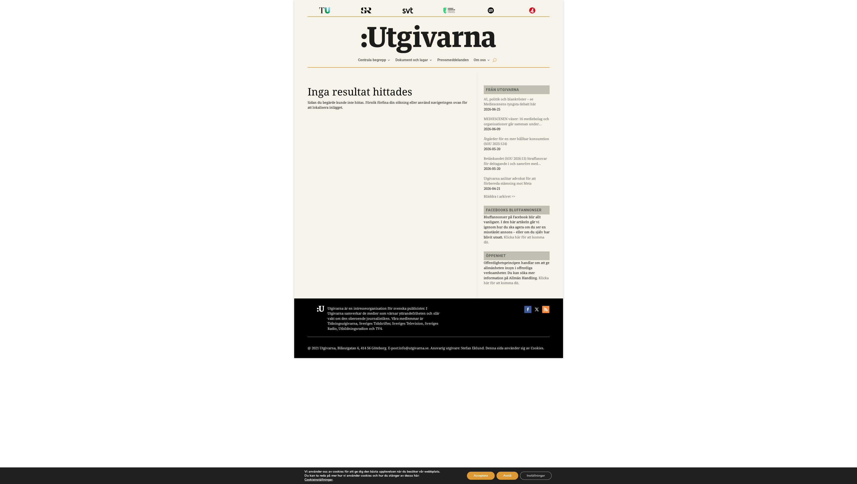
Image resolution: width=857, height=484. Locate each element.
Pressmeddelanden (453, 60)
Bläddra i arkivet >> (499, 196)
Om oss (480, 60)
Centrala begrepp (372, 60)
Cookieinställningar (318, 480)
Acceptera (481, 475)
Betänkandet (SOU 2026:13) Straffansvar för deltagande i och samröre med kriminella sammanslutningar (515, 161)
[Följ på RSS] (545, 309)
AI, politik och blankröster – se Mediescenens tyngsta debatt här (510, 101)
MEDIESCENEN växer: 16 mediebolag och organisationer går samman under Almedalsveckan (516, 121)
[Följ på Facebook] (527, 309)
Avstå (507, 475)
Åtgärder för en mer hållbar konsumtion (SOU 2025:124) (516, 141)
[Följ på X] (536, 309)
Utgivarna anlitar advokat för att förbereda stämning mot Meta (510, 181)
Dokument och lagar (411, 60)
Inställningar (536, 475)
